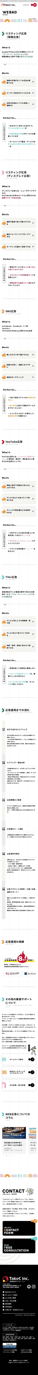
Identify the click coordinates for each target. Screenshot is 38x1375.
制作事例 (8, 1304)
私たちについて (10, 1292)
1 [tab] (3, 1156)
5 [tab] (15, 1156)
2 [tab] (6, 1156)
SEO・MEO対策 (10, 1301)
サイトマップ (19, 1315)
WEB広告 (8, 1307)
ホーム (30, 18)
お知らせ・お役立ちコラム (14, 1310)
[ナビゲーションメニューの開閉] (35, 5)
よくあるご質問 (10, 1298)
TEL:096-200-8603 (11, 1287)
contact (26, 5)
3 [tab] (9, 1156)
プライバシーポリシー (29, 1315)
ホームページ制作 (11, 1295)
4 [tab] (12, 1156)
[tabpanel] (14, 1140)
